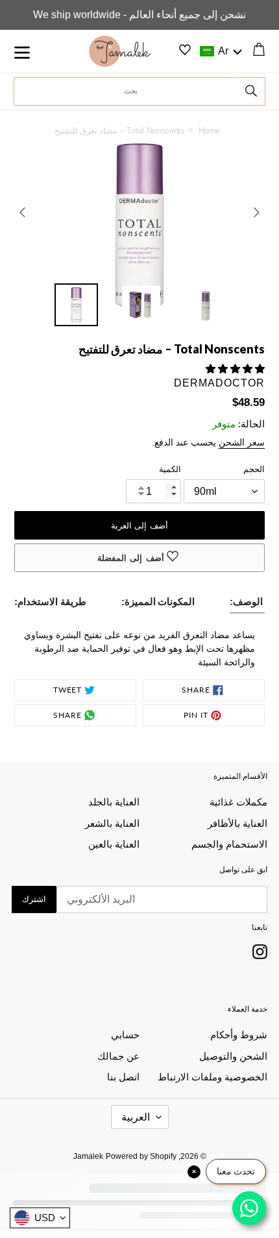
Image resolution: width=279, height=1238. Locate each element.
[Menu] (44, 51)
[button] (219, 51)
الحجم (254, 469)
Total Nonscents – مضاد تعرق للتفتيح (124, 130)
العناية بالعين (114, 844)
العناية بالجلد (114, 801)
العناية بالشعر (112, 823)
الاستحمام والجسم (229, 844)
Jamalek (88, 1156)
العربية (135, 1117)
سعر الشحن (242, 442)
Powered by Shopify (141, 1156)
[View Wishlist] (185, 52)
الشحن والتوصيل (233, 1056)
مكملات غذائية (238, 801)
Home (209, 131)
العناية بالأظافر (237, 823)
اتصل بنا (123, 1076)
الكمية (170, 469)
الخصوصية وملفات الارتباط (212, 1076)
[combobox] (125, 91)
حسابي (125, 1034)
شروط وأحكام (238, 1034)
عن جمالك (118, 1056)
